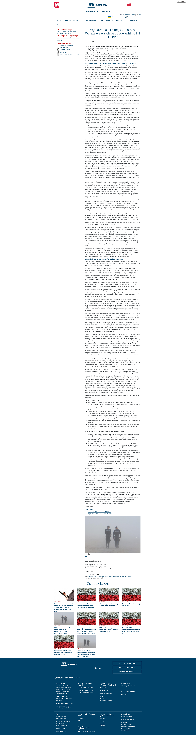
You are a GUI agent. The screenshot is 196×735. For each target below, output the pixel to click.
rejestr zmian (125, 730)
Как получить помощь (127, 672)
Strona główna (60, 25)
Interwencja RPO (62, 41)
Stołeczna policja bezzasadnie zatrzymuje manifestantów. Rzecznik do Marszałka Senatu (86, 605)
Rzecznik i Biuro (72, 20)
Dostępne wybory (119, 20)
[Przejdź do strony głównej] (98, 5)
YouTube (102, 724)
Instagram (102, 726)
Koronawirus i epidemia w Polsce (69, 55)
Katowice (80, 718)
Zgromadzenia (64, 52)
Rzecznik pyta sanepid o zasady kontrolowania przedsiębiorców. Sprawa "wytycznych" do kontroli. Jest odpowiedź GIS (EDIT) (64, 607)
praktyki (102, 698)
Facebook (102, 718)
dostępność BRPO (126, 724)
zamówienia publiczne (106, 700)
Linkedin (102, 722)
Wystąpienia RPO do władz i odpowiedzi (68, 38)
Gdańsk (80, 720)
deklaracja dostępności (128, 726)
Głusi (137, 15)
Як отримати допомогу (127, 667)
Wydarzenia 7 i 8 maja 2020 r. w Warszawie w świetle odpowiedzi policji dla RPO (111, 576)
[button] (89, 537)
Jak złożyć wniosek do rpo (127, 663)
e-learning (124, 694)
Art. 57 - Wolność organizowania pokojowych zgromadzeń (66, 32)
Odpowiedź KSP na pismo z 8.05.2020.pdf (99, 512)
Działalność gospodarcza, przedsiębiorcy (67, 46)
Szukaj (120, 15)
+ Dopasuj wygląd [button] (181, 1)
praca (101, 697)
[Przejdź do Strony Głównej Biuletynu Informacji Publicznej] (129, 4)
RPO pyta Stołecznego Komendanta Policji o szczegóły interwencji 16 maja (108, 629)
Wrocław (80, 722)
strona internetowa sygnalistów (87, 731)
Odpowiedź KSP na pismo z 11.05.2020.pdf (100, 514)
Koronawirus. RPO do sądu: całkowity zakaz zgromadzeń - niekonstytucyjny (63, 652)
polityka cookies (126, 728)
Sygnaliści (134, 20)
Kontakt (59, 20)
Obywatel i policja (65, 49)
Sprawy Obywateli (89, 20)
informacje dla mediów (128, 686)
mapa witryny (125, 723)
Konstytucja (105, 20)
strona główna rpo (69, 664)
